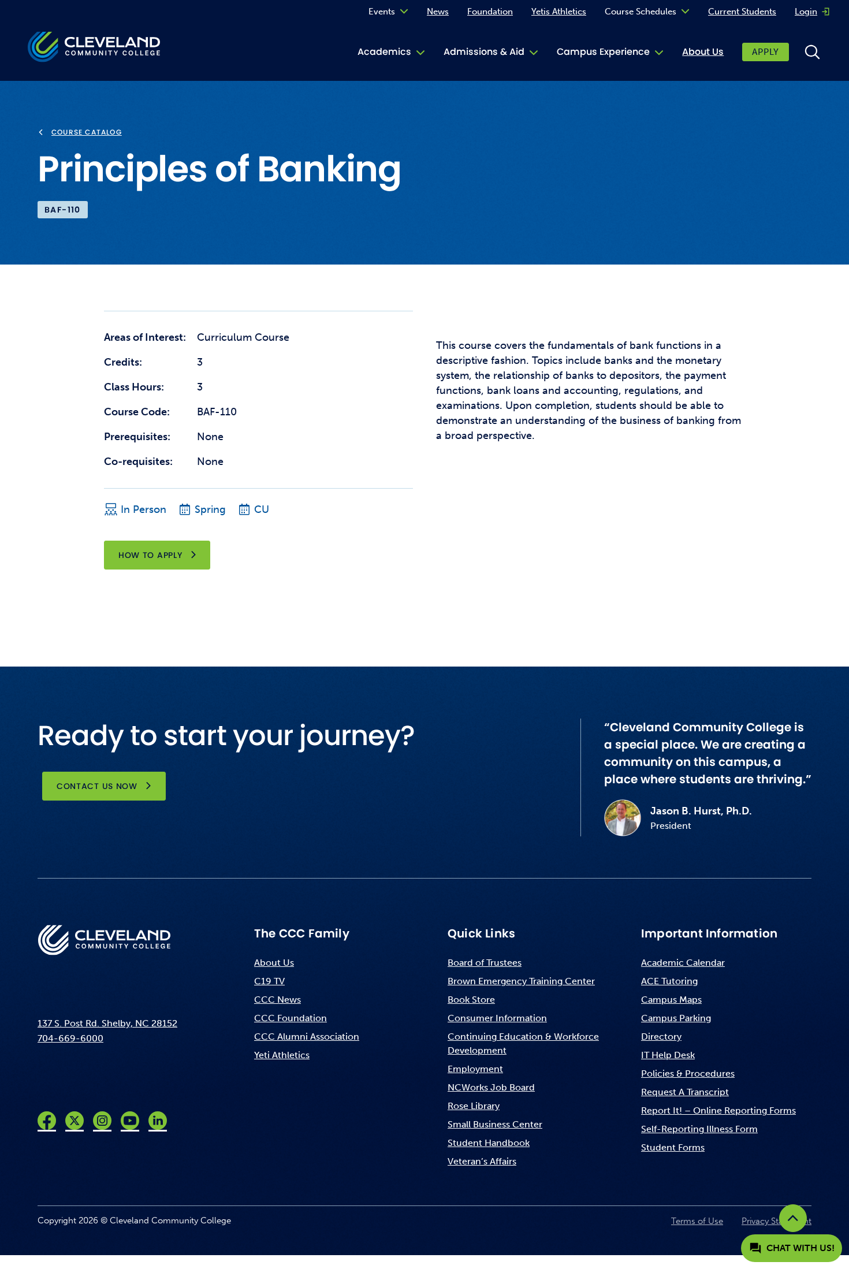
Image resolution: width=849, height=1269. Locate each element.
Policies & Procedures (688, 1073)
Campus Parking (676, 1018)
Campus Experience (603, 51)
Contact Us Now (97, 786)
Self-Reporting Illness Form (699, 1128)
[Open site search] (812, 52)
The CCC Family (301, 933)
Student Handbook (489, 1142)
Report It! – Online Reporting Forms (718, 1110)
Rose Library (474, 1105)
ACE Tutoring (669, 981)
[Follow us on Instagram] (102, 1120)
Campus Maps (671, 999)
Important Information (709, 933)
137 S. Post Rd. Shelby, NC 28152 (107, 1023)
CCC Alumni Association (306, 1036)
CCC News (277, 999)
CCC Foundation (290, 1018)
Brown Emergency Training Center (521, 981)
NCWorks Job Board (491, 1087)
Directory (661, 1036)
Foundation (490, 11)
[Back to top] (793, 1218)
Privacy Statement (776, 1221)
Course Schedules (640, 11)
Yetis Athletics (558, 11)
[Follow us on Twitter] (74, 1120)
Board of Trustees (485, 962)
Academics (384, 51)
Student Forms (673, 1147)
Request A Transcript (685, 1091)
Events (381, 11)
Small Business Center (495, 1124)
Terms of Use (697, 1221)
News (438, 11)
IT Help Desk (668, 1055)
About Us (703, 51)
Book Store (471, 999)
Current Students (742, 11)
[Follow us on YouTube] (130, 1120)
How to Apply (150, 555)
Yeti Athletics (282, 1055)
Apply (765, 52)
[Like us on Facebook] (47, 1120)
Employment (475, 1068)
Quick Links (481, 933)
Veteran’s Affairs (482, 1161)
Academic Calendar (683, 962)
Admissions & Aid (484, 51)
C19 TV (269, 981)
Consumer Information (497, 1018)
